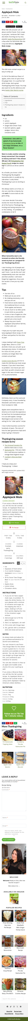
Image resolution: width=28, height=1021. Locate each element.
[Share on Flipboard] (11, 22)
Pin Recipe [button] (14, 527)
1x (18, 563)
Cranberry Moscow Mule (13, 457)
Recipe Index (18, 1011)
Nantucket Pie (9, 450)
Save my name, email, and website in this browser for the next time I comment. (14, 832)
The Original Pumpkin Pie (13, 445)
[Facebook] (7, 1006)
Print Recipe (15, 522)
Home (3, 8)
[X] (17, 1006)
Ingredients (8, 100)
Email (5, 826)
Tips (6, 102)
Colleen (5, 15)
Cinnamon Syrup (9, 143)
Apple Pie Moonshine (15, 39)
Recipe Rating (6, 785)
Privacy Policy (19, 1013)
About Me (9, 1011)
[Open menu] (4, 3)
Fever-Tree (20, 342)
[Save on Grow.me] (19, 22)
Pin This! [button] (20, 26)
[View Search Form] (25, 3)
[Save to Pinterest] (7, 22)
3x (24, 563)
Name (5, 818)
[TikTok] (10, 1006)
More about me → (14, 886)
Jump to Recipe (11, 26)
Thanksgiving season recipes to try (15, 106)
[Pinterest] (20, 1006)
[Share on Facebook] (3, 22)
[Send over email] (15, 22)
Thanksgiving (9, 8)
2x (21, 563)
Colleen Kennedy (9, 500)
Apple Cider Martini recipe (14, 90)
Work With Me (9, 1013)
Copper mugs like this (9, 361)
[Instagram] (14, 1006)
